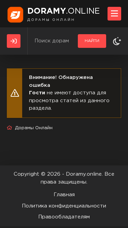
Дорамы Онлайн (34, 128)
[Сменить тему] (117, 41)
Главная (64, 194)
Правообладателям (64, 217)
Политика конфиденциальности (64, 206)
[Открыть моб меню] (114, 14)
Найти (92, 41)
